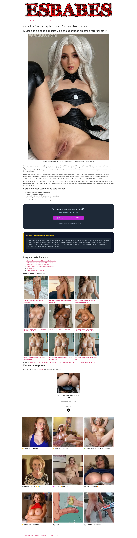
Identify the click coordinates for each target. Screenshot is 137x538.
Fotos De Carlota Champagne (35, 270)
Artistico (32, 21)
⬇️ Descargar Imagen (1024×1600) (68, 218)
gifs (64, 362)
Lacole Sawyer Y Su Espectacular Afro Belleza (40, 266)
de (39, 362)
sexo (92, 362)
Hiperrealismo (49, 21)
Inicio (26, 21)
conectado (40, 369)
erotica (54, 362)
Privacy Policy (28, 535)
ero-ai (49, 362)
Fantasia (40, 21)
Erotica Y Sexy (30, 268)
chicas (36, 362)
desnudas (44, 362)
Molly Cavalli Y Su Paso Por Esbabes (37, 264)
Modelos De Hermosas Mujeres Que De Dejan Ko (41, 261)
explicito (59, 362)
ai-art (32, 362)
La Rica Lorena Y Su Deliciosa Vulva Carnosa (40, 263)
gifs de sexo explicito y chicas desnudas (77, 362)
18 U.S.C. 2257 (53, 535)
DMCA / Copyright (41, 535)
